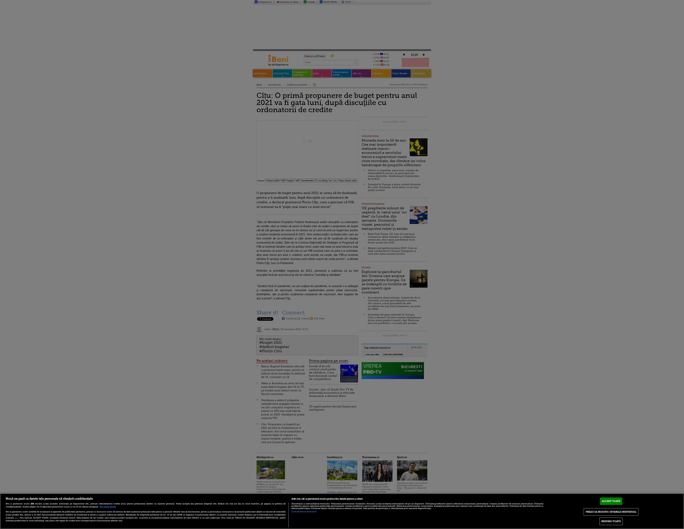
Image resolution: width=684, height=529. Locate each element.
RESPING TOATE (611, 521)
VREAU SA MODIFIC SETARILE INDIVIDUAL (611, 511)
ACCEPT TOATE (611, 501)
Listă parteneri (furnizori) (304, 511)
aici (16, 518)
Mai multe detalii (108, 507)
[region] (342, 511)
